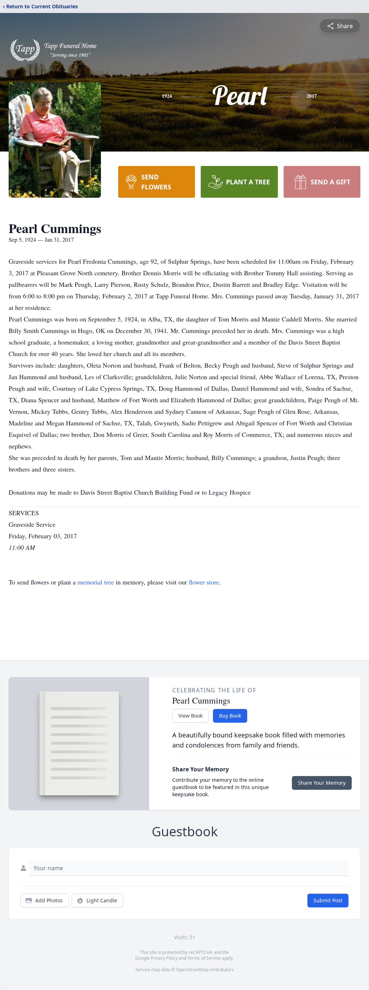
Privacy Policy (164, 958)
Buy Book (230, 715)
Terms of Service (204, 958)
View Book (190, 715)
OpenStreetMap (192, 970)
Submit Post (328, 900)
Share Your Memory (322, 782)
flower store (204, 582)
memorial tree (95, 582)
